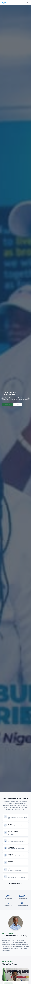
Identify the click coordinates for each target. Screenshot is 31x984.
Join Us (17, 405)
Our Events (7, 405)
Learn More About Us (14, 883)
